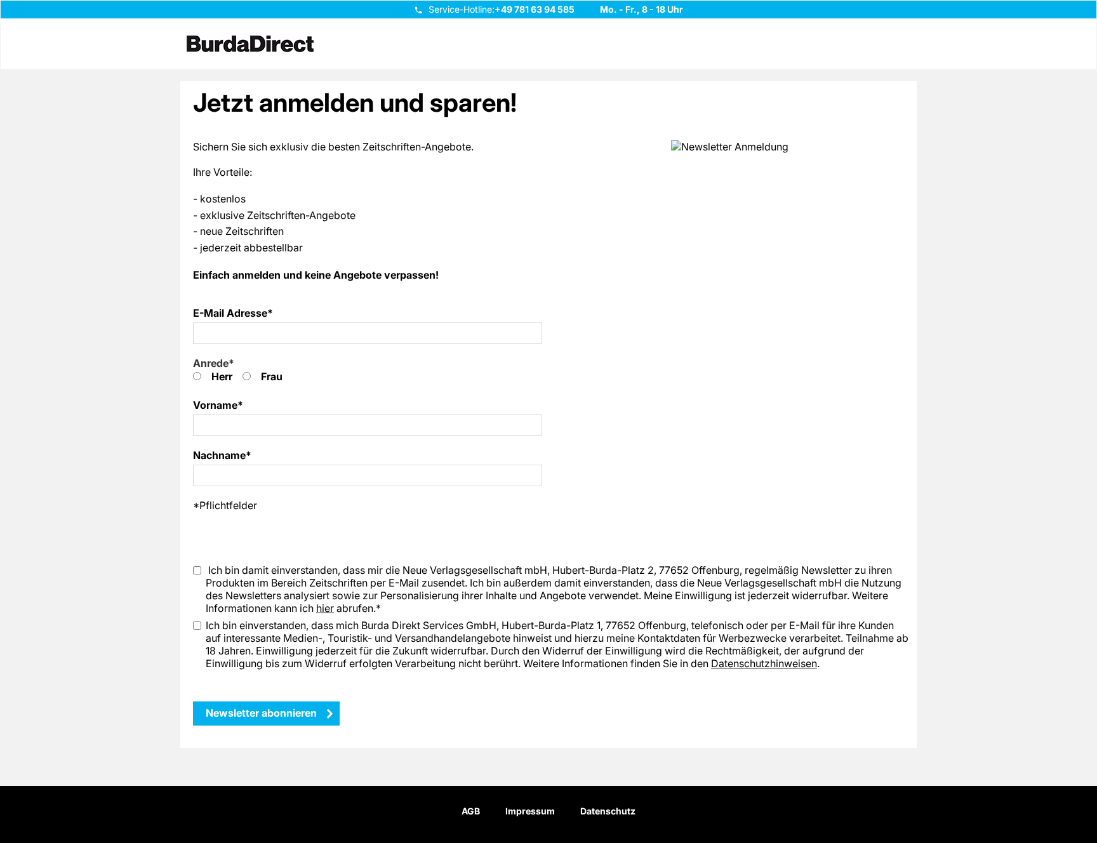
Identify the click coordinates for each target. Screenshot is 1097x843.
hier (325, 608)
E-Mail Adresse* (233, 313)
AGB (471, 811)
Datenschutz (607, 811)
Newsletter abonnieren (266, 713)
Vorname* (218, 405)
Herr (221, 376)
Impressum (530, 811)
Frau (272, 376)
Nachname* (222, 455)
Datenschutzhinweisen (764, 663)
